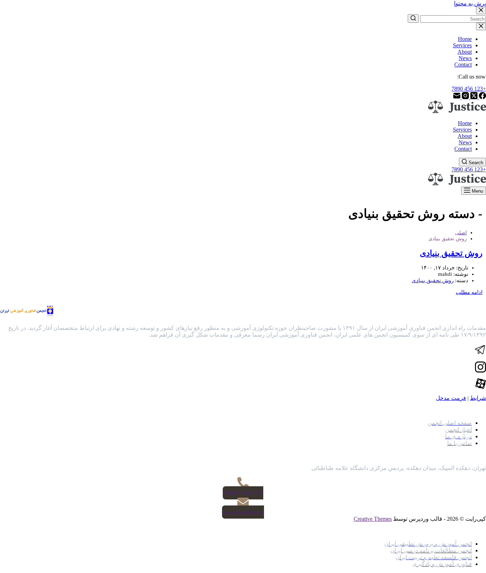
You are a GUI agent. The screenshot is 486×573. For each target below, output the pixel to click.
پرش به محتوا (470, 3)
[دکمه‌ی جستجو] (413, 18)
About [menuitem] (465, 52)
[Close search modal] (481, 10)
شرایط (478, 398)
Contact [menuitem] (463, 64)
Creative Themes (373, 519)
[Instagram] (464, 97)
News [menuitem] (465, 58)
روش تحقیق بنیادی (451, 253)
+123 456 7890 (468, 89)
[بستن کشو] (481, 26)
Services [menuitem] (462, 45)
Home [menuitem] (465, 39)
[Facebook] (481, 97)
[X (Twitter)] (473, 97)
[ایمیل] (456, 97)
